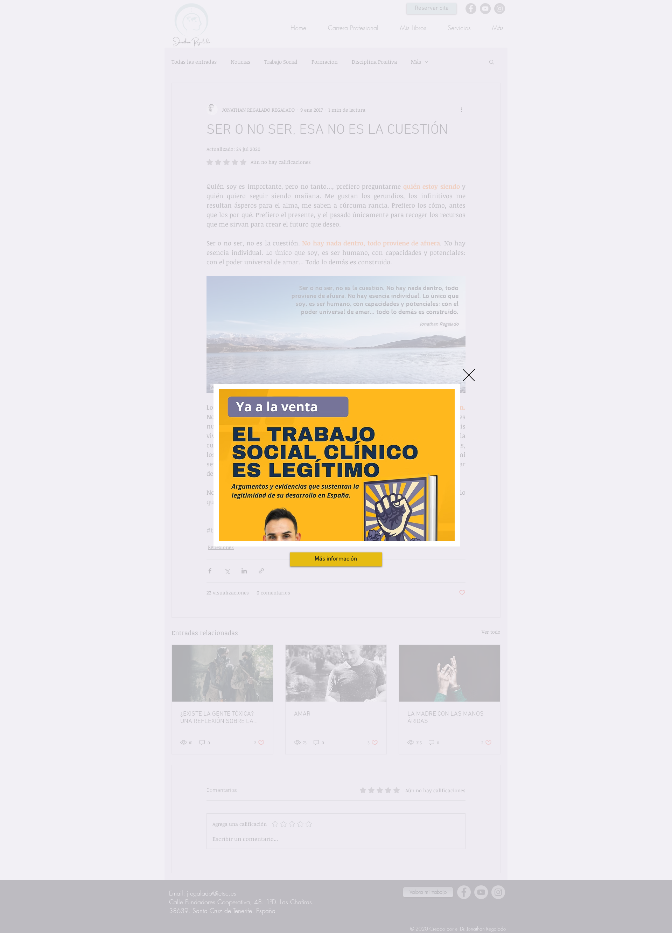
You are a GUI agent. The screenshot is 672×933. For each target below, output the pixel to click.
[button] (469, 375)
